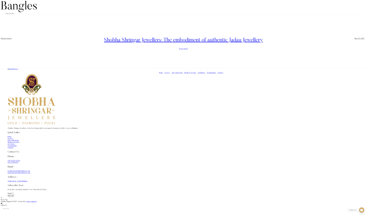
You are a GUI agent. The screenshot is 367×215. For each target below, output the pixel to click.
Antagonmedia (31, 201)
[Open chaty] (361, 210)
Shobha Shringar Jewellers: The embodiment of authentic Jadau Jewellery (183, 40)
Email (9, 193)
